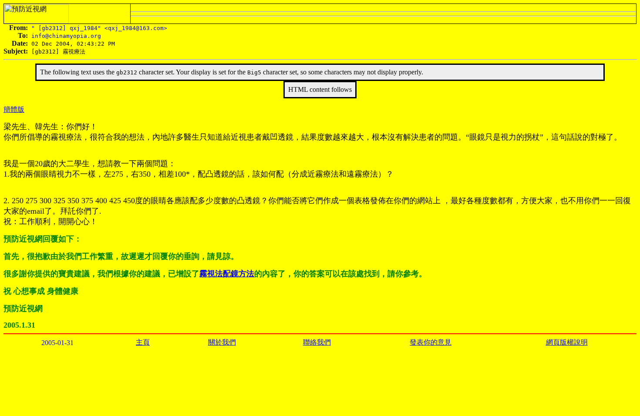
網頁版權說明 (567, 342)
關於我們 (222, 342)
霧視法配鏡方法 (226, 273)
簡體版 (13, 109)
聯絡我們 (317, 342)
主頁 (143, 342)
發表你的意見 (430, 342)
